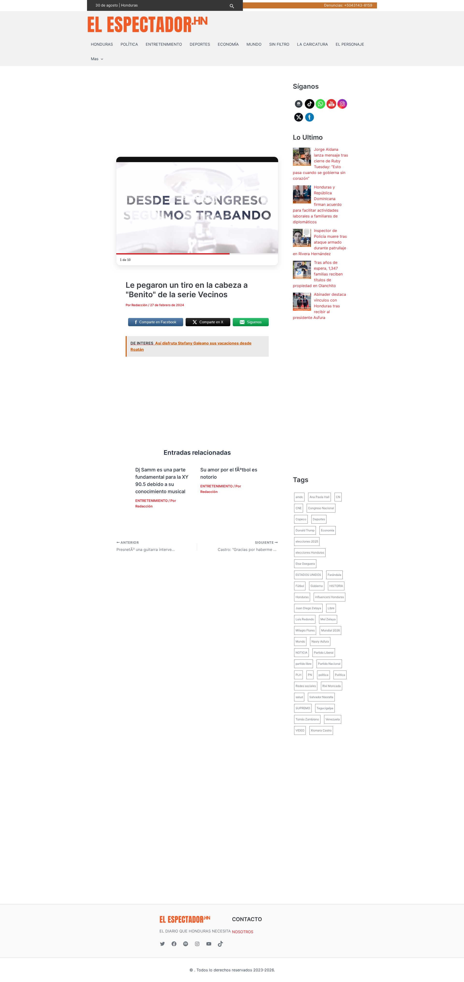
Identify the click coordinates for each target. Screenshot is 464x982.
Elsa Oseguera (305, 563)
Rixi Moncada (331, 686)
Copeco (301, 519)
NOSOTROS (242, 931)
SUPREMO (303, 708)
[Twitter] (162, 944)
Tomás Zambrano (307, 719)
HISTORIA (336, 586)
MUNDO (253, 44)
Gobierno (317, 586)
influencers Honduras (329, 597)
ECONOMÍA (228, 44)
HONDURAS (102, 44)
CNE (299, 508)
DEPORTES (200, 44)
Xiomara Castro (321, 730)
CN (338, 497)
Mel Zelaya (328, 619)
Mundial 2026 (330, 630)
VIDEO (300, 730)
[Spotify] (185, 944)
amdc (299, 497)
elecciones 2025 (307, 541)
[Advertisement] (197, 117)
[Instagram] (197, 944)
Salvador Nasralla (321, 697)
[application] (100, 58)
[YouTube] (209, 944)
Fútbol (300, 586)
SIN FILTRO (279, 44)
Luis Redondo (305, 619)
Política (340, 675)
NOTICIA (301, 652)
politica (323, 675)
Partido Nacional (329, 663)
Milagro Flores (305, 630)
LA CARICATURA (312, 44)
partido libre (304, 663)
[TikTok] (220, 944)
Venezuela (333, 719)
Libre (331, 608)
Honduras (302, 597)
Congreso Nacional (321, 508)
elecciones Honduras (310, 552)
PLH (298, 675)
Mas (94, 58)
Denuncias (333, 5)
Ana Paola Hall (319, 497)
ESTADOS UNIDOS (308, 575)
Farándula (334, 575)
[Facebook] (174, 944)
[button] (232, 5)
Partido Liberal (324, 652)
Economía (327, 530)
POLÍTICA (129, 44)
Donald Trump (305, 530)
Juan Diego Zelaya (308, 608)
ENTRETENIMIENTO (164, 44)
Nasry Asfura (320, 641)
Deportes (319, 519)
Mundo (300, 641)
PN (310, 675)
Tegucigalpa (325, 708)
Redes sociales (306, 686)
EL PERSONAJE (350, 44)
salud (299, 697)
